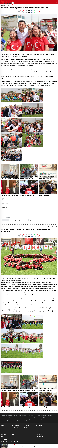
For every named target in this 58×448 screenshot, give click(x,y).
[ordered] (20, 220)
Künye (2, 432)
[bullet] (22, 220)
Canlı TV (26, 429)
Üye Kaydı (3, 429)
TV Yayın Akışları (16, 427)
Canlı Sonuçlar (27, 427)
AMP (13, 434)
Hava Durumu (39, 429)
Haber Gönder (39, 432)
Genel (8, 5)
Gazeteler (38, 427)
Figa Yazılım (6, 417)
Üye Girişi (3, 427)
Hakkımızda (3, 434)
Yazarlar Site (15, 429)
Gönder (5, 220)
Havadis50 (3, 5)
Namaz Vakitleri (39, 434)
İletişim (2, 436)
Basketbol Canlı (15, 432)
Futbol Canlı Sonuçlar (28, 432)
